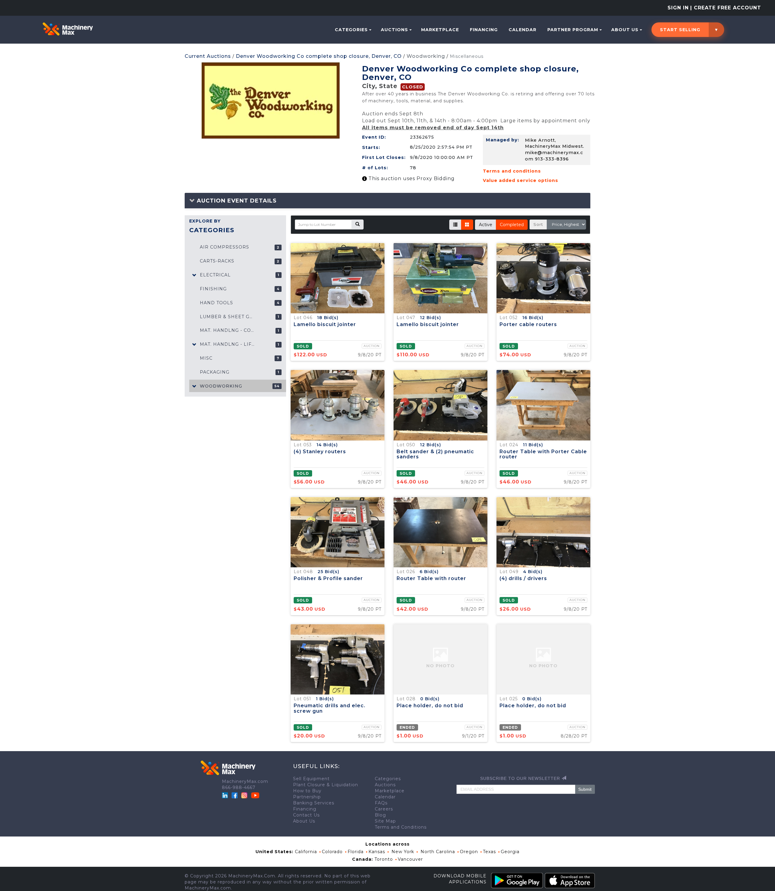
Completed (512, 224)
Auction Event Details (236, 200)
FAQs (381, 803)
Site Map (385, 821)
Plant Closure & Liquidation (325, 784)
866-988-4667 (239, 787)
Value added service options (520, 180)
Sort (538, 224)
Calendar (522, 29)
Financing (484, 29)
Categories (351, 29)
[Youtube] (255, 795)
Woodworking (426, 56)
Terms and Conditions (401, 827)
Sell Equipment (311, 778)
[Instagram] (245, 795)
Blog (380, 815)
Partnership (307, 797)
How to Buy (307, 791)
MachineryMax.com (245, 781)
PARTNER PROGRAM (572, 29)
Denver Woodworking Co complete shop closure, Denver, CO (319, 56)
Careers (384, 809)
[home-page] (67, 29)
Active (485, 224)
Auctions (394, 29)
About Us (624, 29)
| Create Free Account (725, 8)
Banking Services (313, 803)
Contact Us (306, 815)
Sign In (678, 8)
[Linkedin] (225, 795)
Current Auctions (208, 56)
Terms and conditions (512, 171)
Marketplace (440, 29)
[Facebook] (235, 795)
